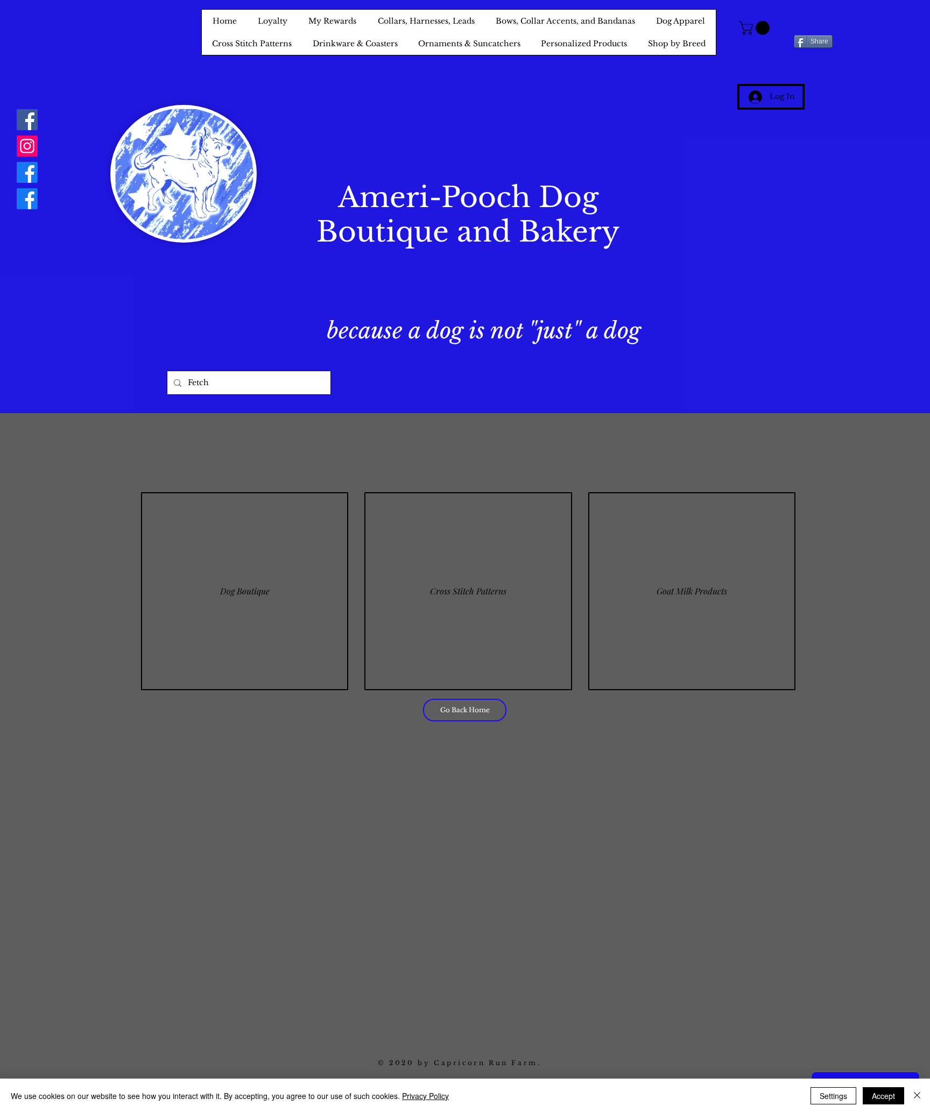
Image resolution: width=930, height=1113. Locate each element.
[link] (756, 28)
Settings (833, 1095)
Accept (883, 1095)
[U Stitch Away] (27, 198)
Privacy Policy (425, 1095)
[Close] (917, 1095)
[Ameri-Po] (27, 172)
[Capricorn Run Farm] (27, 119)
